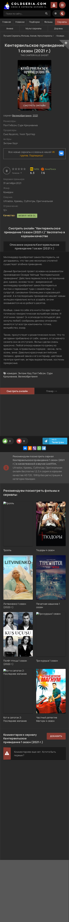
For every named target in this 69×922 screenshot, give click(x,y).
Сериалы (62, 21)
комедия (12, 373)
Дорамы (58, 28)
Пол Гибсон (39, 373)
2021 (35, 115)
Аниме (9, 28)
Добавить (56, 736)
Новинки (19, 21)
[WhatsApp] (39, 448)
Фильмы (48, 21)
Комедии (61, 35)
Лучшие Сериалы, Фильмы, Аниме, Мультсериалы (27, 35)
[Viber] (34, 448)
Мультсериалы (34, 28)
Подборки (34, 21)
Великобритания (21, 115)
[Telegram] (44, 448)
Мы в (58, 441)
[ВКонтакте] (25, 448)
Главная (6, 21)
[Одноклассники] (30, 448)
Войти (54, 5)
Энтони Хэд (24, 373)
